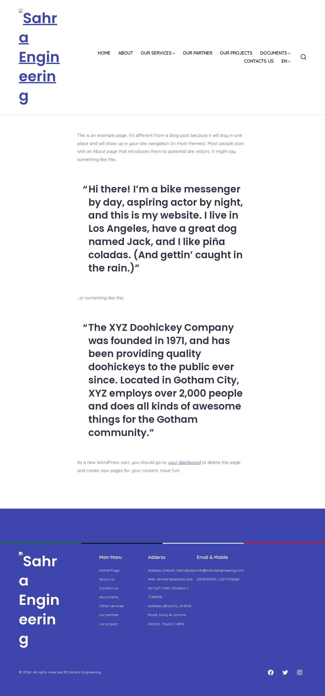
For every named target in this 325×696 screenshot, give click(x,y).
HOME (104, 53)
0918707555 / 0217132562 (218, 579)
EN (284, 61)
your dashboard (184, 462)
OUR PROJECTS (236, 53)
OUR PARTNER (197, 53)
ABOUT (125, 53)
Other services (111, 606)
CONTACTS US (259, 61)
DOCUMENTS (273, 53)
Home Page (109, 570)
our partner (108, 614)
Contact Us (108, 588)
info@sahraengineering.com (220, 570)
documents (108, 597)
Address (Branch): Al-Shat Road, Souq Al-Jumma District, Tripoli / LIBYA (169, 615)
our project (108, 624)
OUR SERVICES (156, 53)
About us (106, 579)
